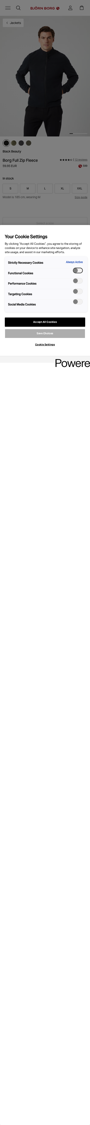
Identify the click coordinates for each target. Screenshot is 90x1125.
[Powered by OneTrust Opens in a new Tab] (71, 360)
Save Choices (45, 333)
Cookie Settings (45, 344)
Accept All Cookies (45, 321)
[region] (45, 675)
